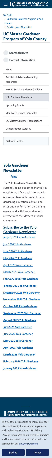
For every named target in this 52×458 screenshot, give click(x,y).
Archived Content (15, 141)
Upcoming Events (15, 105)
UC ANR (7, 14)
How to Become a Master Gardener (24, 89)
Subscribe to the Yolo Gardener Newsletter (20, 229)
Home (9, 69)
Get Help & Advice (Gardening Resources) (21, 79)
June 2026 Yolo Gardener (17, 251)
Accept (37, 452)
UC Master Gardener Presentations (24, 120)
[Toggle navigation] (6, 4)
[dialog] (26, 437)
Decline (13, 452)
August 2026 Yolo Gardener (19, 237)
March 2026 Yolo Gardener (19, 272)
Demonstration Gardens (18, 128)
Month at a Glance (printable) (21, 113)
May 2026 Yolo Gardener (17, 258)
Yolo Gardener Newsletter (19, 97)
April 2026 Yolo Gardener (18, 265)
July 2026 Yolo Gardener (17, 244)
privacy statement (28, 443)
